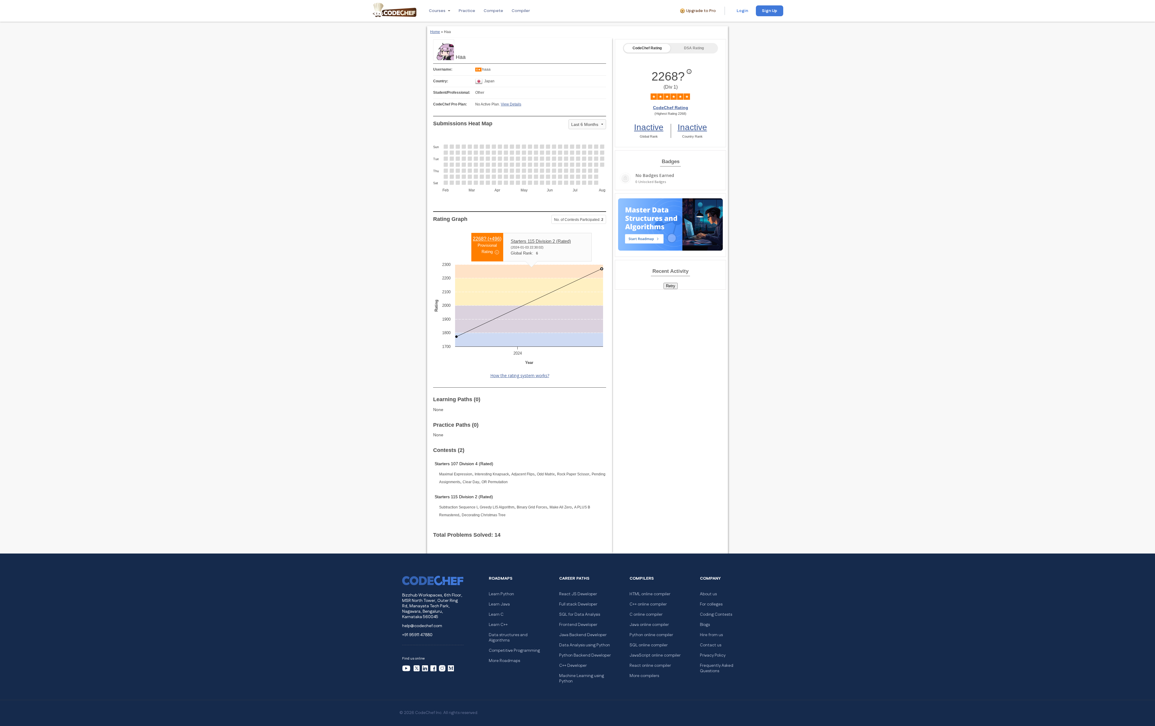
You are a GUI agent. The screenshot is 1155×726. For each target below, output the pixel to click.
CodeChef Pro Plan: (450, 104)
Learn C (496, 615)
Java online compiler (649, 625)
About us (708, 594)
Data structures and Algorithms (508, 637)
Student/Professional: (451, 92)
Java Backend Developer (583, 635)
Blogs (705, 625)
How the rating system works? (519, 375)
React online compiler (650, 666)
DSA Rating (694, 48)
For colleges (711, 604)
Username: (442, 69)
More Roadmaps (504, 661)
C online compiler (646, 615)
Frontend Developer (578, 625)
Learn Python (501, 594)
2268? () (487, 238)
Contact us (710, 645)
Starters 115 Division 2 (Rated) (541, 241)
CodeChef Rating (647, 48)
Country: (440, 81)
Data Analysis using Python (584, 645)
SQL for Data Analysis (579, 615)
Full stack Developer (578, 604)
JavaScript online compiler (655, 655)
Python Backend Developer (585, 655)
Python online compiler (651, 635)
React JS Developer (578, 594)
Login (742, 11)
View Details (511, 104)
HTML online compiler (650, 594)
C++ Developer (573, 666)
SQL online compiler (649, 645)
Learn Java (499, 604)
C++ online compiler (648, 604)
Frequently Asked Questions (716, 668)
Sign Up (769, 11)
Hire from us (711, 635)
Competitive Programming (514, 651)
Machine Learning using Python (581, 678)
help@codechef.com (422, 626)
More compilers (644, 676)
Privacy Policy (712, 655)
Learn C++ (498, 625)
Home (435, 32)
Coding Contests (716, 615)
